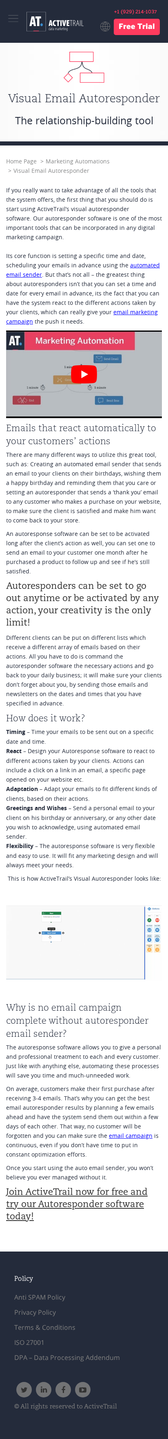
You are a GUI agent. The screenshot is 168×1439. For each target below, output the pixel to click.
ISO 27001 (29, 1342)
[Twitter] (24, 1389)
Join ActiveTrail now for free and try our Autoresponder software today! (77, 1204)
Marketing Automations (78, 161)
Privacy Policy (35, 1312)
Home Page (21, 161)
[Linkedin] (43, 1389)
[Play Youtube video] (84, 374)
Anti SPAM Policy (39, 1297)
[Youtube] (83, 1389)
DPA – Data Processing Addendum (67, 1357)
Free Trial (137, 27)
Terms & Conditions (44, 1327)
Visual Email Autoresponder (51, 170)
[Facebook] (63, 1389)
